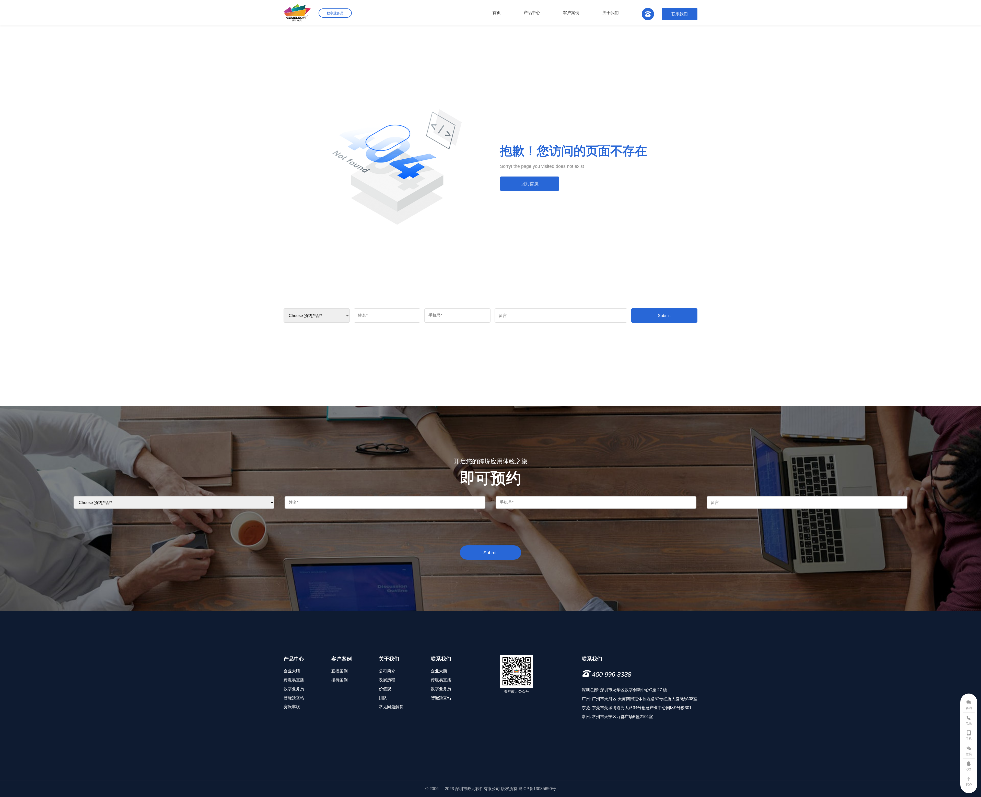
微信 (969, 754)
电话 (969, 723)
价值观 (385, 689)
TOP (969, 785)
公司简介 (387, 671)
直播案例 (339, 671)
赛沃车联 (292, 707)
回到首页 (529, 183)
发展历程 (387, 680)
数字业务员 (294, 689)
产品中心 (532, 12)
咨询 (969, 708)
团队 (383, 698)
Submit (664, 315)
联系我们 (679, 14)
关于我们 (610, 12)
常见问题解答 (391, 707)
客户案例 (571, 12)
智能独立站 (294, 698)
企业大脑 (292, 671)
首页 (497, 12)
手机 (969, 739)
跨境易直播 (294, 680)
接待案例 (339, 680)
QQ (968, 769)
